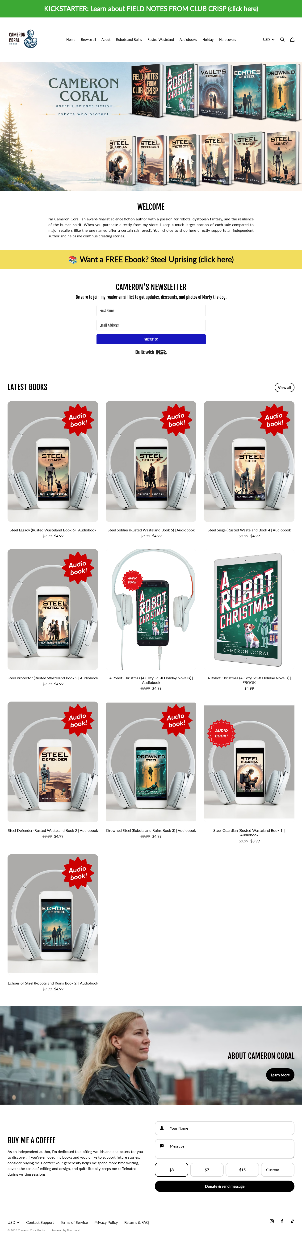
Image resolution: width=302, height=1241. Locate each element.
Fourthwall (73, 1230)
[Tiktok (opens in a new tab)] (292, 1221)
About (105, 40)
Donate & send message (224, 1186)
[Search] (282, 40)
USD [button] (266, 40)
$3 (171, 1169)
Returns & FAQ (136, 1222)
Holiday (208, 40)
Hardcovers (227, 40)
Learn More (280, 1075)
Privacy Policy (106, 1222)
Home (70, 40)
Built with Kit (151, 352)
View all (284, 387)
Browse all (88, 40)
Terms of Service (74, 1222)
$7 (207, 1169)
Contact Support (40, 1222)
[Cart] (292, 40)
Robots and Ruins (129, 40)
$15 (242, 1169)
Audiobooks (188, 40)
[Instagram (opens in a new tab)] (272, 1221)
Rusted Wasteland (160, 40)
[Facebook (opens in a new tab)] (282, 1221)
